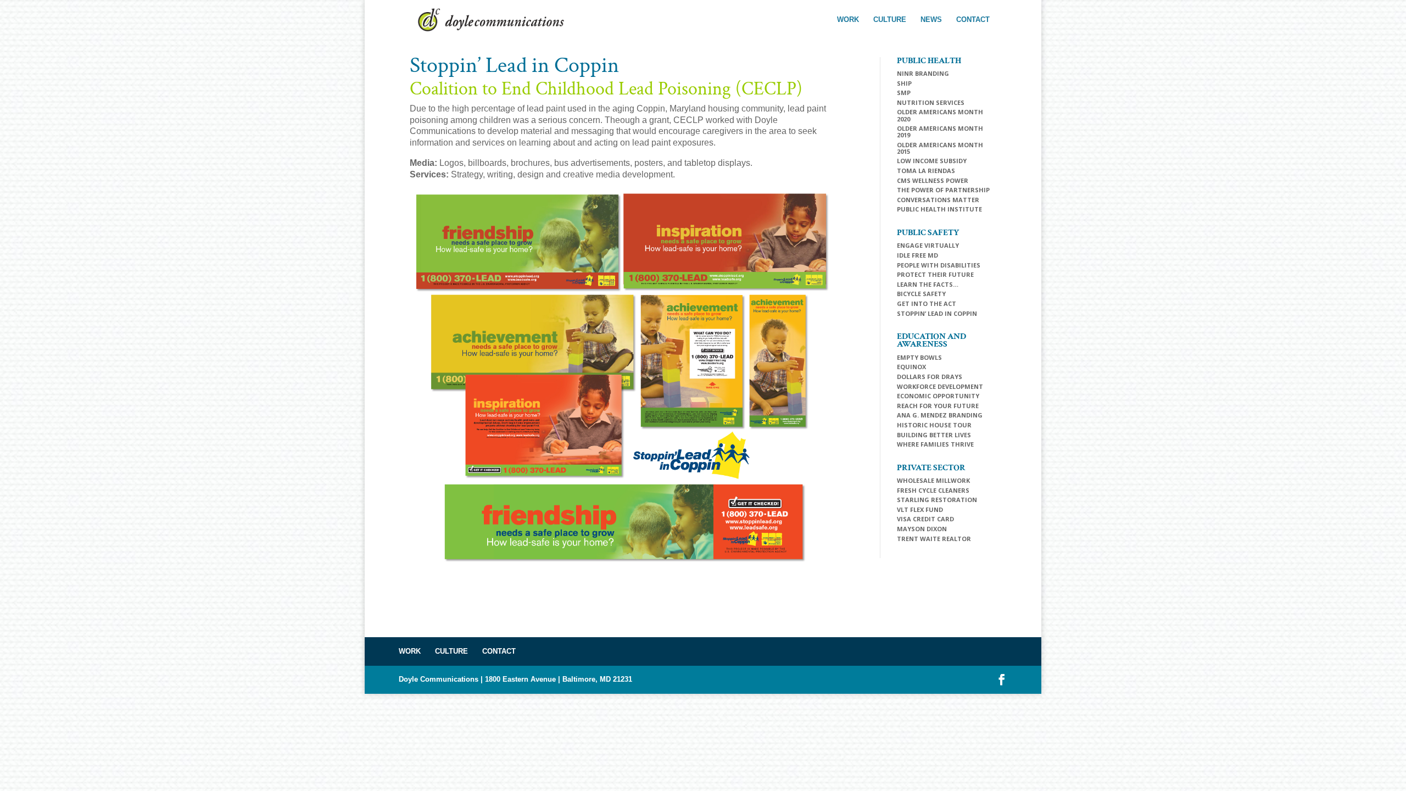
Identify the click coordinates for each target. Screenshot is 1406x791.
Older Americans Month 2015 (940, 148)
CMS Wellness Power (932, 180)
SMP (904, 92)
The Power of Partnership (943, 190)
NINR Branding (923, 73)
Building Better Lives (934, 435)
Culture (889, 20)
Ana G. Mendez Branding (940, 415)
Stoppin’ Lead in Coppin (937, 313)
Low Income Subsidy (932, 161)
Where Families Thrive (935, 444)
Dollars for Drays (929, 376)
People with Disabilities (938, 265)
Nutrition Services (930, 102)
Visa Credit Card (925, 519)
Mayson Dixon (922, 529)
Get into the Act (926, 303)
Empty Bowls (919, 357)
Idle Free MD (917, 255)
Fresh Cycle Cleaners (933, 490)
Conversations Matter (938, 200)
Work (848, 20)
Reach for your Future (938, 406)
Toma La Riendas (926, 170)
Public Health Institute (939, 209)
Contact (973, 20)
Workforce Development (940, 386)
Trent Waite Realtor (934, 538)
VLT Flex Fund (920, 509)
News (931, 20)
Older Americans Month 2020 (940, 115)
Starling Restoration (937, 499)
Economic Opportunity (938, 396)
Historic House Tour (934, 425)
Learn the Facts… (927, 284)
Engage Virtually (928, 245)
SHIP (904, 83)
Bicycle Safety (921, 293)
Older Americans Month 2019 (940, 131)
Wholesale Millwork (933, 480)
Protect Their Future (935, 274)
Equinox (911, 367)
